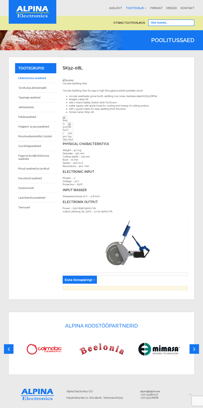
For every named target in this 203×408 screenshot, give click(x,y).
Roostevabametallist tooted (35, 136)
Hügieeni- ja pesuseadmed (33, 126)
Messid (171, 8)
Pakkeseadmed (27, 116)
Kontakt (187, 8)
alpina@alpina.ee (150, 391)
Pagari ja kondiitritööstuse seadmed (33, 157)
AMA (190, 394)
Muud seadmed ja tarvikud (33, 168)
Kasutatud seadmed (30, 178)
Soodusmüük (26, 187)
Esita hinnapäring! (78, 280)
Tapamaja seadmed (29, 97)
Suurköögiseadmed (29, 145)
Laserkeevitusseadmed (31, 197)
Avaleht (115, 8)
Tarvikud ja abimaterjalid (32, 87)
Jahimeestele (26, 107)
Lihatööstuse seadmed (32, 78)
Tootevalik (135, 8)
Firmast (156, 8)
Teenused (24, 207)
